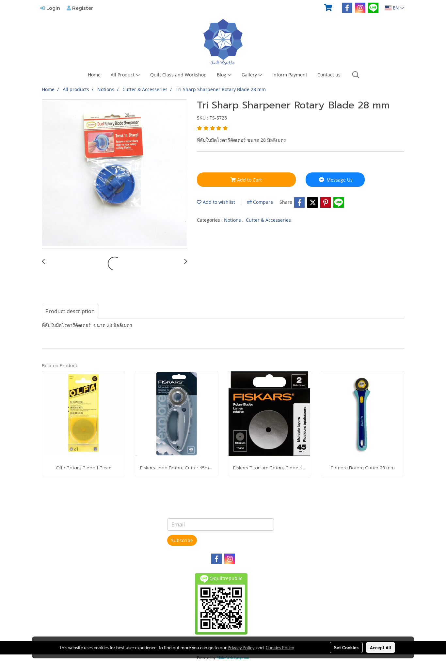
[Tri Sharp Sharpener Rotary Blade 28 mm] (114, 174)
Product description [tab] (70, 311)
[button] (356, 75)
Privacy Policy (241, 647)
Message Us (339, 180)
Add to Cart (249, 180)
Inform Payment (289, 75)
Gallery (250, 75)
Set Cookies (346, 647)
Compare (262, 202)
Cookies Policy (280, 647)
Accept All (380, 647)
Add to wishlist (218, 202)
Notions (233, 220)
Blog (222, 75)
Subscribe (182, 540)
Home (94, 75)
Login (52, 8)
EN (395, 8)
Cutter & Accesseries (268, 220)
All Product (123, 75)
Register (82, 8)
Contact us (329, 75)
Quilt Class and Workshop (178, 75)
